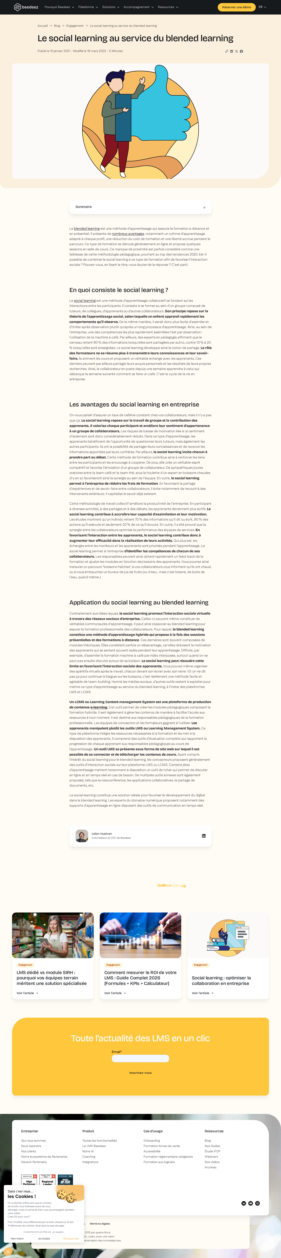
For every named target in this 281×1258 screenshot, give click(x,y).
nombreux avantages (128, 233)
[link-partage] (231, 51)
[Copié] (227, 51)
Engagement (75, 26)
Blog (57, 26)
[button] (59, 7)
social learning (85, 300)
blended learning (87, 228)
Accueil (43, 26)
